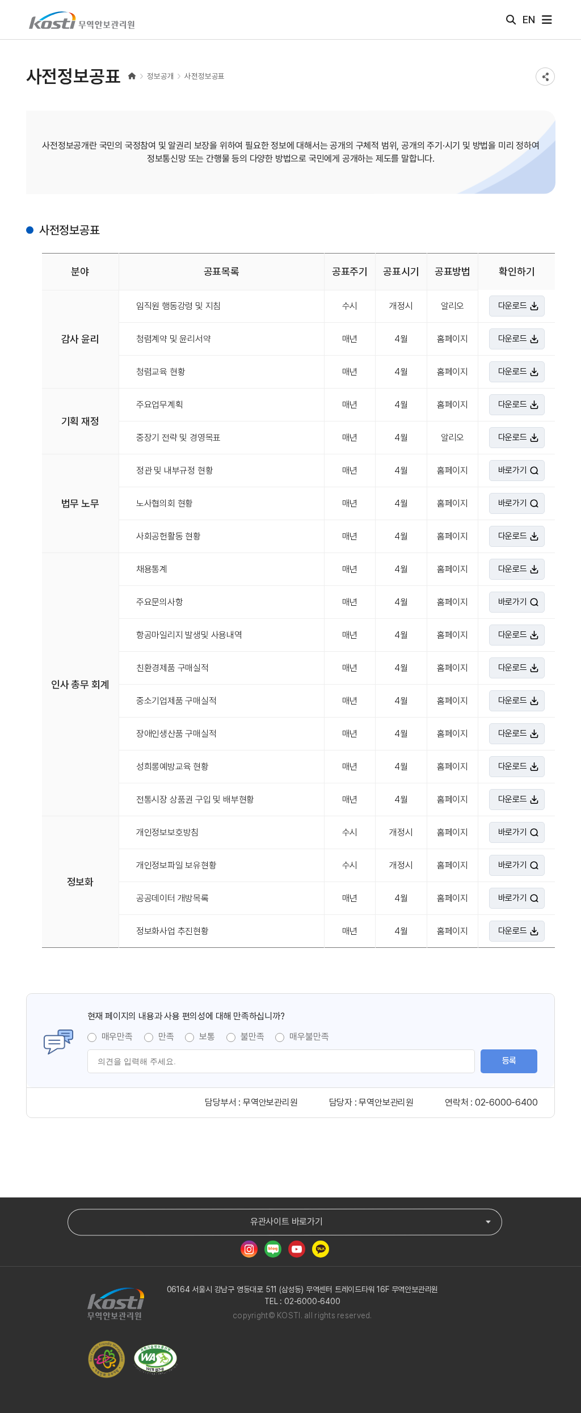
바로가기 (512, 470)
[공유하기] (545, 76)
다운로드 (512, 306)
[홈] (132, 76)
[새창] (158, 1359)
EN (529, 20)
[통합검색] (511, 19)
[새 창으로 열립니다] (249, 1249)
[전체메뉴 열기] (547, 20)
